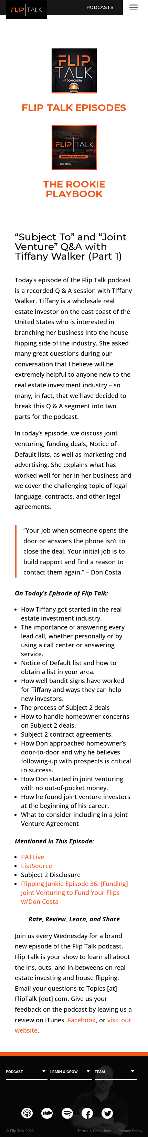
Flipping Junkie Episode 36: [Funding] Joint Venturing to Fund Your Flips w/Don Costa (74, 892)
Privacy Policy (130, 1131)
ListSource (36, 866)
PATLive (32, 857)
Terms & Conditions (94, 1131)
